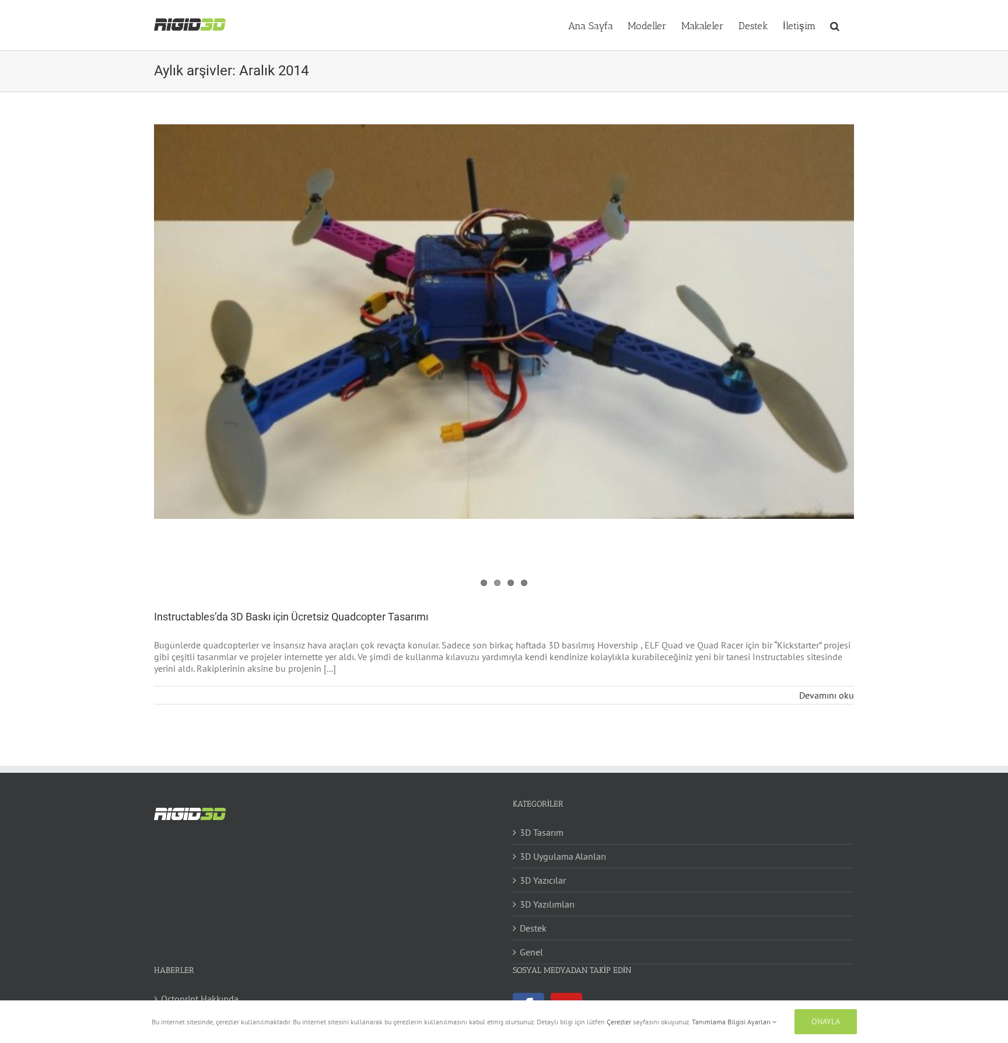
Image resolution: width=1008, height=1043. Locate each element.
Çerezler (619, 1021)
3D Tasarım (542, 832)
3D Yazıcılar (543, 880)
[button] (834, 25)
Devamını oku (826, 695)
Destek (533, 928)
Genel (531, 952)
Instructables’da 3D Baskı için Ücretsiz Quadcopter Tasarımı (291, 617)
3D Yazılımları (547, 904)
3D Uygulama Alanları (563, 856)
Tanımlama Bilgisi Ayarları (732, 1021)
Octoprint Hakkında (200, 998)
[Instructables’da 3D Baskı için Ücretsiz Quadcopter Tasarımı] (504, 321)
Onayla (825, 1021)
